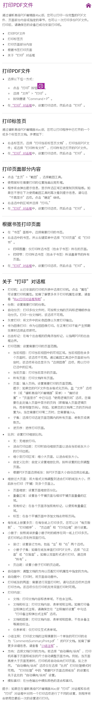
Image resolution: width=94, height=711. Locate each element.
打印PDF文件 (16, 33)
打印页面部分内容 (20, 44)
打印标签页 (15, 39)
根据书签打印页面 (20, 50)
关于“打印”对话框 (21, 55)
